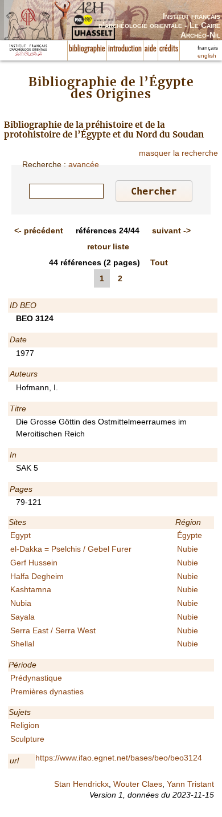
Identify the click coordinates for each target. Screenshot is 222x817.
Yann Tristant (190, 783)
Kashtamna (30, 589)
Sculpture (27, 738)
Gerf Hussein (33, 562)
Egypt (20, 535)
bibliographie (87, 49)
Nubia (20, 603)
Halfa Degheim (37, 576)
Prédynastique (36, 677)
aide (151, 49)
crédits (168, 49)
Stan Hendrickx (81, 783)
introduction (125, 49)
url (14, 760)
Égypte (189, 535)
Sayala (22, 616)
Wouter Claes (137, 783)
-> (171, 230)
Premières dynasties (47, 691)
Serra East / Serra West (53, 630)
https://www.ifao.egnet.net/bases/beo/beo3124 (118, 757)
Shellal (22, 643)
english (207, 55)
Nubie (187, 548)
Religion (24, 725)
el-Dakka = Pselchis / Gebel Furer (70, 548)
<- (38, 230)
